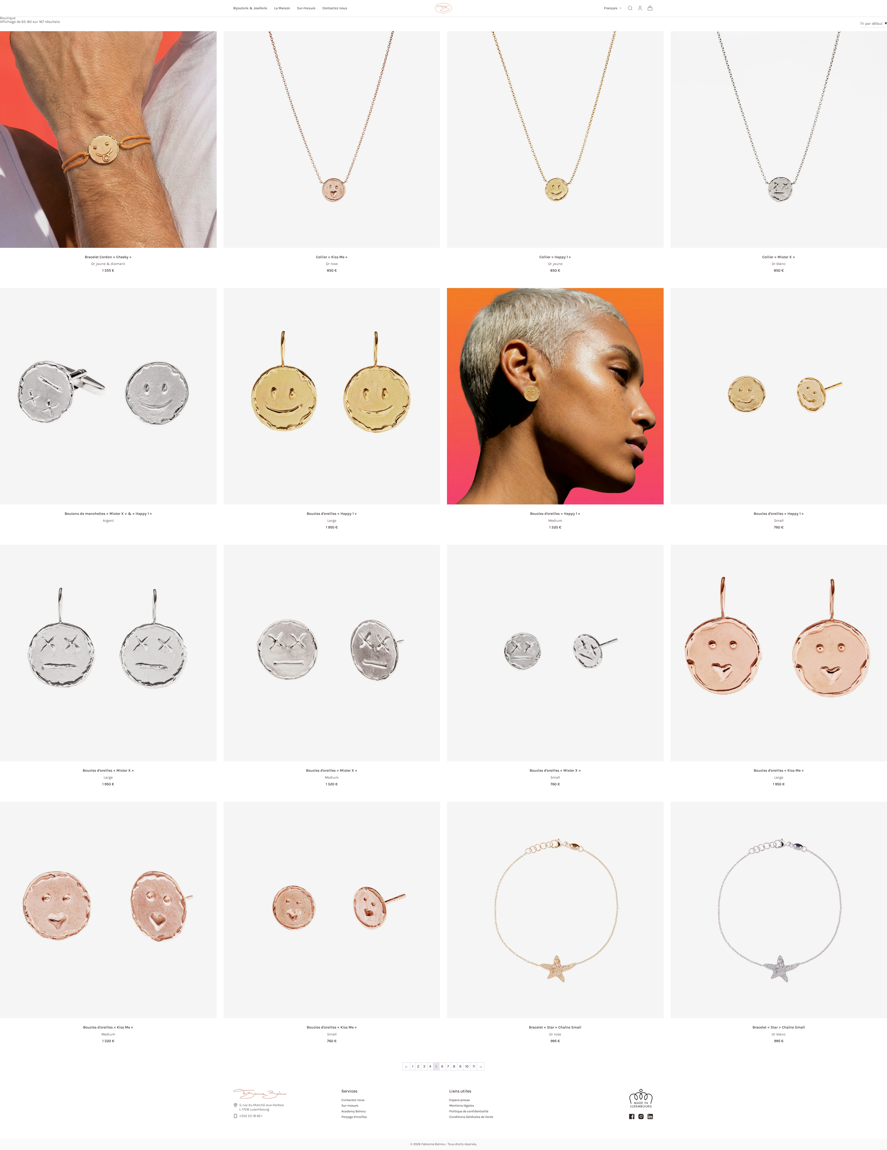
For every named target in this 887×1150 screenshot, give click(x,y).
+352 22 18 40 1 (250, 1116)
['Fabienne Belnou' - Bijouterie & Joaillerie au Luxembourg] (443, 8)
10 (467, 1066)
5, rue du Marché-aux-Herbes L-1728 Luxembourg (261, 1107)
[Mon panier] (650, 8)
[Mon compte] (640, 8)
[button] (613, 8)
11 (474, 1066)
